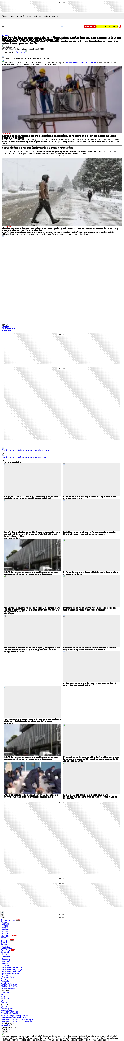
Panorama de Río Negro (12, 969)
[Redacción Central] (3, 45)
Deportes (5, 942)
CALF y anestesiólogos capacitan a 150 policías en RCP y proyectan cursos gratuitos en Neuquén (31, 796)
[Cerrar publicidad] (2, 912)
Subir (5, 1032)
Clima (4, 954)
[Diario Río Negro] (62, 26)
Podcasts (5, 981)
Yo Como (5, 962)
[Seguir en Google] (3, 60)
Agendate (7, 940)
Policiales (5, 979)
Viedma (55, 16)
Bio (3, 958)
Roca (29, 16)
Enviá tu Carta (8, 977)
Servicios (6, 35)
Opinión (4, 964)
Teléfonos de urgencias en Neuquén (17, 1021)
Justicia (5, 926)
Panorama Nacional (10, 973)
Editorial (5, 965)
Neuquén (21, 16)
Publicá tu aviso (8, 1008)
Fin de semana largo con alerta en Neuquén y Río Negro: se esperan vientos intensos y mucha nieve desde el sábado (60, 229)
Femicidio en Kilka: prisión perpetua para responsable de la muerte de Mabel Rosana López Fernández (90, 797)
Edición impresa (8, 989)
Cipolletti (46, 16)
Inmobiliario (6, 983)
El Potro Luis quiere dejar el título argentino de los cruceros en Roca (90, 497)
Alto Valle (5, 994)
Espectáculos (8, 948)
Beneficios (5, 1025)
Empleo (4, 1006)
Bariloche (37, 16)
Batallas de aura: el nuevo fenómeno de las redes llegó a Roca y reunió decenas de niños (89, 533)
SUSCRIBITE (107, 26)
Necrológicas (6, 1010)
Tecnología (7, 960)
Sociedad (5, 952)
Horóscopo (7, 956)
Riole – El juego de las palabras (14, 1016)
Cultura (4, 944)
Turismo (4, 931)
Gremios (5, 924)
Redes (3, 938)
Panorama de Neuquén (12, 967)
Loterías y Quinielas (9, 1012)
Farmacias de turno (9, 1014)
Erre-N (5, 946)
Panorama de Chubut (11, 971)
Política (4, 922)
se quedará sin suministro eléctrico (80, 62)
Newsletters (9, 936)
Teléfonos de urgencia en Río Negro (17, 1019)
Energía (4, 928)
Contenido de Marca (10, 987)
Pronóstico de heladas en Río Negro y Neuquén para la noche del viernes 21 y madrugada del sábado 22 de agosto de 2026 (32, 534)
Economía (5, 930)
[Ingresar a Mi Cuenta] (120, 26)
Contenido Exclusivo (9, 985)
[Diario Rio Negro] (3, 1034)
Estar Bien (7, 950)
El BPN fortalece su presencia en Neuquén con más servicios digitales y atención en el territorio (31, 497)
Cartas (5, 975)
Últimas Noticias (10, 920)
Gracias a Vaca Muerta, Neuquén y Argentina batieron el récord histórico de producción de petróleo (32, 720)
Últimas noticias (8, 16)
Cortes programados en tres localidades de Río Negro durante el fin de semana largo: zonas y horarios (59, 136)
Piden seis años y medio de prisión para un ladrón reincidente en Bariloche (90, 684)
